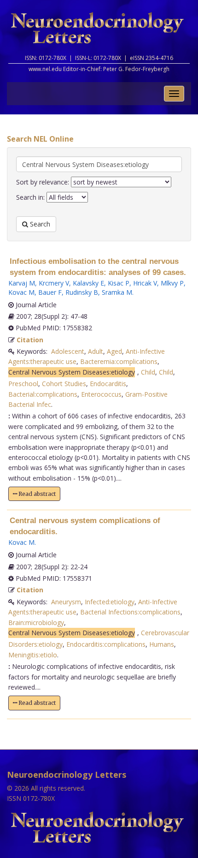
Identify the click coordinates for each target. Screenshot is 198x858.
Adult (95, 351)
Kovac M (21, 292)
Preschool (23, 383)
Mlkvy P (172, 283)
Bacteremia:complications (118, 361)
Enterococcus (101, 394)
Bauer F (50, 292)
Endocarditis (108, 383)
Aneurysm (66, 601)
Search (39, 224)
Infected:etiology (109, 601)
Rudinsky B (81, 292)
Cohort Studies (64, 383)
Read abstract (36, 493)
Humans (161, 644)
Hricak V (145, 283)
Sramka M (117, 292)
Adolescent (67, 351)
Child (148, 372)
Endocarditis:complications (106, 644)
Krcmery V (54, 283)
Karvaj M (21, 283)
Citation (30, 339)
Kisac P (118, 283)
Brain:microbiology (36, 622)
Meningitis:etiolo (32, 654)
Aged (114, 351)
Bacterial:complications (42, 394)
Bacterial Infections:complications (130, 612)
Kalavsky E (88, 283)
